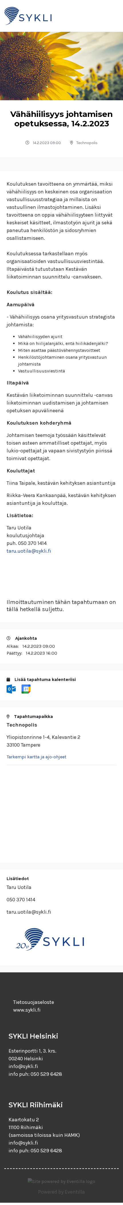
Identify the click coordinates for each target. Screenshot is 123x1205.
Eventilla (75, 1192)
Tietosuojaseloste (33, 1002)
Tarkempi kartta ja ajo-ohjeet (36, 756)
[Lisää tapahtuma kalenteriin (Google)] (26, 688)
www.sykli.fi (27, 1010)
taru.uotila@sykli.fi (29, 551)
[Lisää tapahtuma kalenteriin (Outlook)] (12, 688)
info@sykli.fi (23, 1066)
